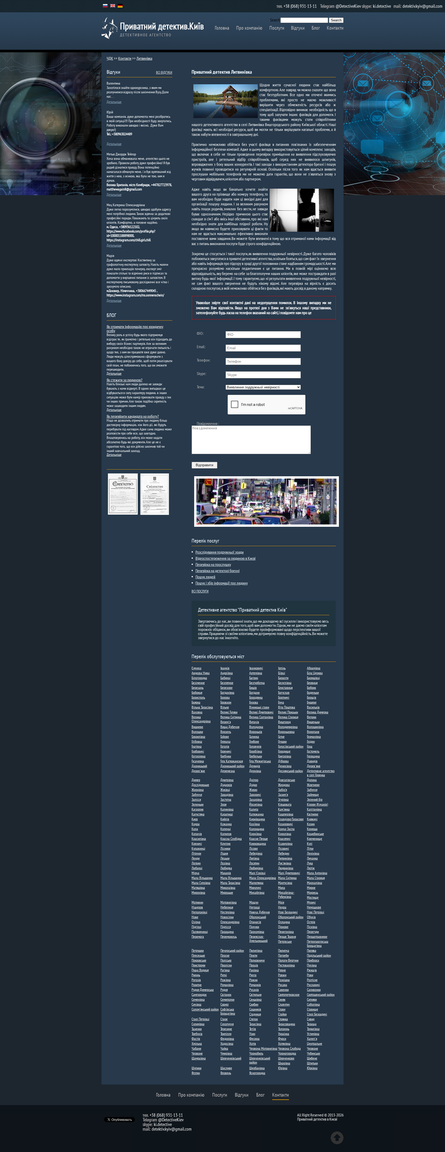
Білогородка (199, 677)
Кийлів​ (224, 819)
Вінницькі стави (259, 707)
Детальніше (114, 102)
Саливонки (314, 989)
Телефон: (203, 360)
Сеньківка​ (255, 999)
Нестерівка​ (227, 912)
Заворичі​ (255, 794)
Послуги (276, 27)
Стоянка (283, 1019)
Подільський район (319, 955)
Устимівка (313, 1033)
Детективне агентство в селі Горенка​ (321, 773)
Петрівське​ (285, 941)
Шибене (312, 1058)
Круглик (225, 843)
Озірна (196, 922)
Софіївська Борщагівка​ (227, 1011)
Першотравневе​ (317, 936)
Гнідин (311, 741)
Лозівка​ (225, 863)
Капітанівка (314, 809)
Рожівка (225, 980)
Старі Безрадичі (317, 1014)
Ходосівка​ (226, 1043)
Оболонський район (290, 917)
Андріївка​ (226, 673)
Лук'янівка (284, 863)
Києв (195, 819)
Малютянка (256, 882)
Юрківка (312, 1068)
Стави (281, 1009)
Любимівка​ (256, 868)
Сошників (255, 1009)
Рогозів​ (196, 980)
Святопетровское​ (288, 994)
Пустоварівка (286, 965)
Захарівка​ (255, 799)
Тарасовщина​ (286, 1024)
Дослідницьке (200, 784)
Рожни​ (253, 980)
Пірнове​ (283, 926)
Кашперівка (285, 814)
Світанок (225, 994)
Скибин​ (253, 1004)
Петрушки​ (198, 950)
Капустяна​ (198, 814)
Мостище (313, 897)
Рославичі (313, 984)
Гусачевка (198, 761)
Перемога (198, 936)
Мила (281, 887)
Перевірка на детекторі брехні (217, 570)
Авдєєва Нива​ (201, 673)
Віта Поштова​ (286, 707)
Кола (195, 829)
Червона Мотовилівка (263, 1048)
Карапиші (226, 814)
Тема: (200, 387)
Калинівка (227, 809)
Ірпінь (282, 668)
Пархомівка (256, 931)
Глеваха (225, 741)
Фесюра (254, 1038)
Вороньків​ (255, 731)
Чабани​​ (196, 1048)
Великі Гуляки (228, 712)
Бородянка (256, 697)
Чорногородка (287, 1053)
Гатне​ (281, 736)
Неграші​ (254, 907)
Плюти (253, 955)
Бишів (253, 687)
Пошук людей (205, 576)
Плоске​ (224, 955)
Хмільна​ (197, 1043)
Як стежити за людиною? (124, 379)
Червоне (312, 1048)
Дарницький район (232, 766)
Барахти (283, 677)
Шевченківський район (259, 1060)
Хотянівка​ (284, 1043)
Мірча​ (195, 873)
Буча (281, 702)
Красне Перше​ (258, 838)
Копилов (226, 833)
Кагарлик (197, 809)
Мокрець (312, 892)
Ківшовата (285, 804)
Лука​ (310, 863)
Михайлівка (256, 892)
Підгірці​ (196, 926)
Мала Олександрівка (262, 877)
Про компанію (249, 27)
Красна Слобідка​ (231, 838)
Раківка (254, 970)
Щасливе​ (226, 1068)
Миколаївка (227, 887)
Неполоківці (199, 912)
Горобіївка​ (255, 751)
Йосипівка (255, 804)
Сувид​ (310, 1019)
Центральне (314, 1043)
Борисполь (198, 697)
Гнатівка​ (197, 746)
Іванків (224, 668)
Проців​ (253, 965)
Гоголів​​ (224, 746)
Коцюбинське (315, 833)
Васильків (313, 707)
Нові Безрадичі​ (288, 912)
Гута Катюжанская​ (231, 761)
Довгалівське (286, 780)
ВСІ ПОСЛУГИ (200, 591)
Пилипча (283, 950)
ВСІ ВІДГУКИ (164, 72)
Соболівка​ (313, 1004)
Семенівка (198, 999)
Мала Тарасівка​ (230, 882)
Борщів (311, 697)
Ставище (312, 1009)
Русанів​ (254, 989)
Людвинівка (285, 868)
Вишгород (284, 722)
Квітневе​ (312, 814)
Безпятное (226, 682)
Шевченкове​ (286, 1058)
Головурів (255, 746)
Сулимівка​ (198, 1024)
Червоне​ (197, 1053)
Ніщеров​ (197, 907)
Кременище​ (314, 838)
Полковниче (257, 960)
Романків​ (255, 984)
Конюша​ (312, 829)
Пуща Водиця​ (200, 970)
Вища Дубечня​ (229, 726)
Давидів (312, 761)
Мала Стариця (316, 877)
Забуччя (312, 789)
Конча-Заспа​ (286, 829)
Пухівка (312, 965)
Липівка (254, 858)
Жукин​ (253, 789)
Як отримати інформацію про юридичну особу (135, 328)
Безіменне (198, 682)
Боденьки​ (313, 692)
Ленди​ (196, 858)
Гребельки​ (255, 756)
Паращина (227, 931)
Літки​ (310, 848)
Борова (225, 697)
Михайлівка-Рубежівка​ (286, 894)
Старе (224, 1019)
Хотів (252, 1043)
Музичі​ (311, 902)
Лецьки (224, 858)
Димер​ (196, 780)
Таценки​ (197, 1028)
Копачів (197, 833)
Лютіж (311, 868)
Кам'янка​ (284, 809)
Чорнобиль (256, 1053)
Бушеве (311, 702)
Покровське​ (199, 960)
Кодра (196, 824)
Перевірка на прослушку (213, 564)
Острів (311, 922)
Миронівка (198, 892)
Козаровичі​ (285, 824)
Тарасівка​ (255, 1024)
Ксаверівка (285, 843)
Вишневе (197, 726)
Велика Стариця (288, 717)
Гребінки (225, 756)
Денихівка (285, 766)
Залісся (196, 799)
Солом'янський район (205, 1009)
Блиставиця (285, 687)
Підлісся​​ (225, 926)
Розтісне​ (312, 980)
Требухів (197, 1033)
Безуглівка (285, 682)
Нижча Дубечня (259, 912)
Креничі (197, 843)
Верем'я (225, 722)
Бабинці (225, 677)
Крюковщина (257, 843)
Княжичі (312, 819)
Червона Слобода (289, 1048)
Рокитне (197, 984)
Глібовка (197, 741)
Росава (282, 984)
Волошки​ (197, 731)
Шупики (196, 1068)
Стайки (282, 1014)
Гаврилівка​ (198, 736)
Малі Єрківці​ (257, 873)
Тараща (311, 1024)
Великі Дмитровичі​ (261, 712)
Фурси (282, 1038)
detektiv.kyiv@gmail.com (422, 6)
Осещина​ (284, 922)
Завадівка (226, 794)
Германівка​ (314, 736)
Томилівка (313, 1028)
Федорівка (227, 1038)
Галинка (254, 736)
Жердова (284, 784)
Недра (282, 907)
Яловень (225, 1073)
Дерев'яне (313, 766)
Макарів (225, 873)
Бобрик (311, 687)
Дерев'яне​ (198, 771)
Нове (195, 917)
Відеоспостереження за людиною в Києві (225, 558)
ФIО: (200, 333)
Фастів (196, 1038)
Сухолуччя (227, 1024)
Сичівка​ (196, 1004)
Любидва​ (226, 868)
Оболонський (257, 917)
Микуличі (255, 887)
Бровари (225, 702)
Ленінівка (313, 853)
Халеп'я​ (312, 1038)
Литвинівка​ (285, 858)
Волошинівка (315, 726)
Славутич (284, 1004)
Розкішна (284, 980)
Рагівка (225, 970)
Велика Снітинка (230, 717)
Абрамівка (313, 668)
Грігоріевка (199, 756)
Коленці (225, 829)
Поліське (226, 960)
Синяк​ (281, 999)
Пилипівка (255, 950)
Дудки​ (253, 784)
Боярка (196, 702)
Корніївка (255, 833)
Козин (311, 824)
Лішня (224, 853)
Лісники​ (225, 848)
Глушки (282, 741)
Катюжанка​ (256, 814)
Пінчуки (254, 926)
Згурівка (283, 799)
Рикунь (196, 975)
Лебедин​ (283, 853)
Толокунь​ (283, 1028)
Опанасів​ (255, 922)
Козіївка (254, 824)
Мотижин (197, 902)
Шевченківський (230, 1058)
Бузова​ (253, 702)
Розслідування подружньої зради (219, 552)
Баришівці (313, 677)
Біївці (281, 673)
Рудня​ (224, 989)
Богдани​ (254, 692)
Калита (253, 809)
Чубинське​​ (313, 1053)
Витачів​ (254, 722)
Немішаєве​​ (314, 907)
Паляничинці (200, 931)
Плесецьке (198, 955)
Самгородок (199, 994)
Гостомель (313, 751)
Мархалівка (314, 882)
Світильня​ (255, 994)
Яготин (196, 1073)
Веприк (311, 717)
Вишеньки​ (313, 722)
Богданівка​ (227, 692)
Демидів (254, 766)
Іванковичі (256, 668)
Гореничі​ (225, 751)
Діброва (283, 761)
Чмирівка (226, 1053)
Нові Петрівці (315, 912)
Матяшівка (198, 887)
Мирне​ (311, 887)
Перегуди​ (313, 931)
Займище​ (313, 794)
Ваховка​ (197, 712)
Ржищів (312, 970)
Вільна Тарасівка (202, 707)
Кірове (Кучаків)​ (317, 804)
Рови (310, 975)
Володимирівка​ (288, 726)
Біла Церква (315, 673)
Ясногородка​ (257, 1073)
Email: (201, 347)
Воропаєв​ (313, 731)
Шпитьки (312, 1063)
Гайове (224, 736)
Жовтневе (313, 784)
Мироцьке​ (226, 892)
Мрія (281, 902)
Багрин (253, 677)
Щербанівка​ (257, 1068)
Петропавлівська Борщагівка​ (317, 943)
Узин (252, 1033)
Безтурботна (257, 682)
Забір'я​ (282, 789)
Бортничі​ (283, 697)
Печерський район (232, 950)
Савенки (283, 989)
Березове (226, 687)
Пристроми (198, 965)
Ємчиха (196, 668)
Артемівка (255, 673)
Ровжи (282, 975)
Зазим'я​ (283, 794)
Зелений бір (314, 799)
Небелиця (226, 907)
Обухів (311, 917)
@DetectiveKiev (348, 6)
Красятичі (284, 838)
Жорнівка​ (198, 789)
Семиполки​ (227, 999)
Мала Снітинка (287, 877)
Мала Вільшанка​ (231, 877)
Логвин (196, 863)
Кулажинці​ (198, 848)
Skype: (201, 373)
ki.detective (382, 6)
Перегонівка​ (286, 931)
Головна (222, 27)
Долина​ (312, 780)
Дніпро (253, 780)
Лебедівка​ (255, 853)
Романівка (227, 984)
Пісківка (312, 926)
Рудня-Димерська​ (203, 989)
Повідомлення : (208, 423)
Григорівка (284, 756)
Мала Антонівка (317, 873)
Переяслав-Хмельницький (258, 938)
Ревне (282, 970)
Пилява (311, 950)
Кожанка (226, 824)
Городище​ (284, 751)
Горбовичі (198, 751)
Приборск (313, 960)
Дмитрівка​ (227, 780)
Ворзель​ (225, 731)
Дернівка (255, 771)
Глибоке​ (254, 741)
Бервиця (312, 682)
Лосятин (254, 863)
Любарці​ (197, 868)
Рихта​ (252, 975)
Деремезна (227, 771)
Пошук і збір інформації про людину (221, 583)
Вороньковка (286, 731)
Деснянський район (290, 771)
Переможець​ (228, 936)
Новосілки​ (227, 917)
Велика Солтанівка (261, 717)
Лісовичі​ (283, 848)
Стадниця (255, 1014)
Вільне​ (224, 707)
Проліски (226, 965)
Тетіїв (252, 1028)
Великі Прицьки (288, 712)
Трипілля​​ (225, 1033)
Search (275, 19)
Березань (197, 687)
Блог (316, 27)
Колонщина (256, 829)
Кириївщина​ (257, 819)
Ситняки (312, 999)
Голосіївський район (290, 746)
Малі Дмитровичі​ (289, 873)
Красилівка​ (199, 838)
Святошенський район (321, 994)
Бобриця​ (197, 692)
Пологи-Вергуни (288, 960)
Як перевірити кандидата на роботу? (133, 416)
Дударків (226, 784)
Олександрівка (229, 922)
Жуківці (225, 789)
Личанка (312, 858)
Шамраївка (199, 1058)
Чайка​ (224, 1048)
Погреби (283, 955)
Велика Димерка (317, 712)
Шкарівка (284, 1063)
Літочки (196, 853)
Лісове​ (253, 848)
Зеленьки (197, 804)
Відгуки (298, 27)
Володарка (256, 726)
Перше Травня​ (287, 936)
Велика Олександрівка (201, 719)
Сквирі (224, 1004)
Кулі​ (309, 843)
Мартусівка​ (285, 882)
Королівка (284, 833)
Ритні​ (223, 975)
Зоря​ (223, 804)
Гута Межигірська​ (260, 761)
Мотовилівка (228, 902)
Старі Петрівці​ (200, 1019)
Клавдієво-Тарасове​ (291, 819)
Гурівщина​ (313, 756)
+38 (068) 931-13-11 (300, 6)
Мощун (253, 902)
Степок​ (253, 1019)
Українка (283, 1033)
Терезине (226, 1028)
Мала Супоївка (201, 882)
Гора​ (309, 746)
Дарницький (199, 766)
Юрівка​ (282, 1068)
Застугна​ (225, 799)
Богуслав (283, 692)
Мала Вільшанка (202, 877)
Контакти (335, 27)
